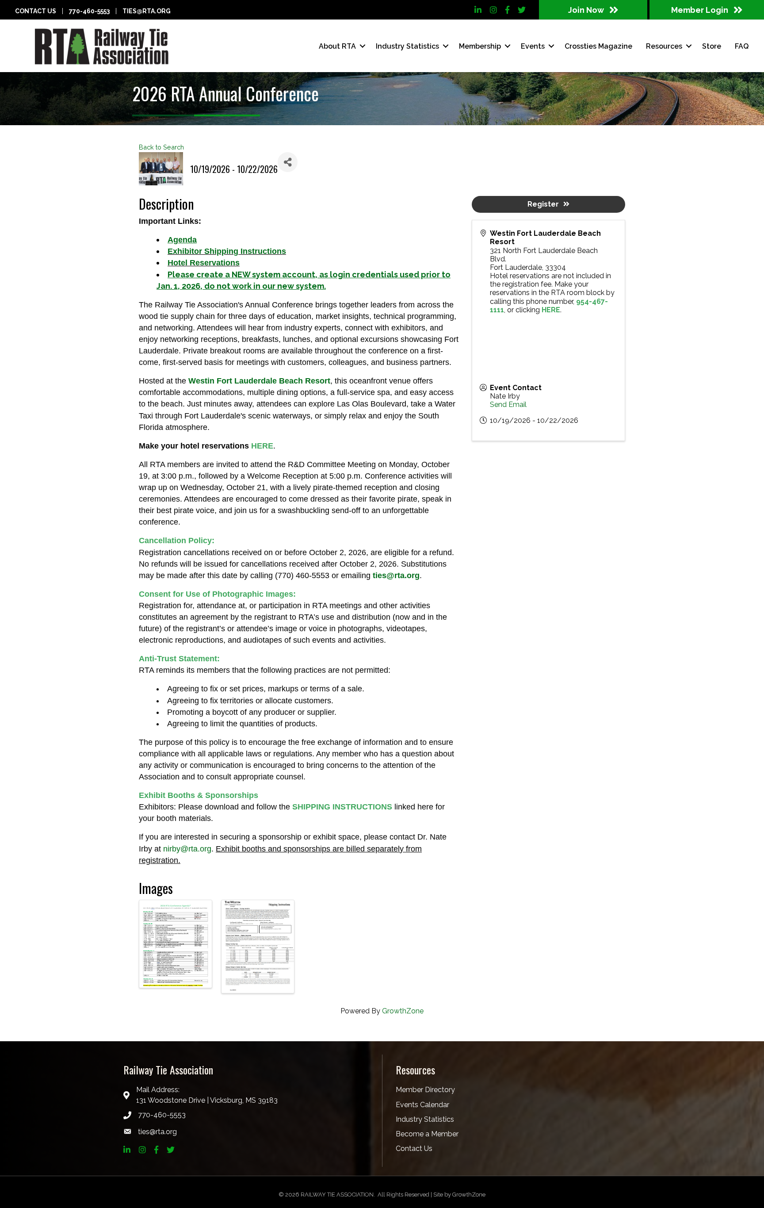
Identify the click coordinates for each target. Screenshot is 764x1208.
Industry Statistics (425, 1119)
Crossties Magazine (598, 46)
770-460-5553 (89, 11)
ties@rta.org (146, 11)
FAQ (742, 46)
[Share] (288, 162)
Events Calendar (422, 1105)
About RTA (337, 46)
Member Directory (425, 1089)
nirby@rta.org (187, 848)
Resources (664, 46)
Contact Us (35, 11)
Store (711, 46)
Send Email (508, 404)
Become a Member (427, 1134)
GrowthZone (403, 1011)
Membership (480, 46)
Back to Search (161, 147)
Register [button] (543, 204)
